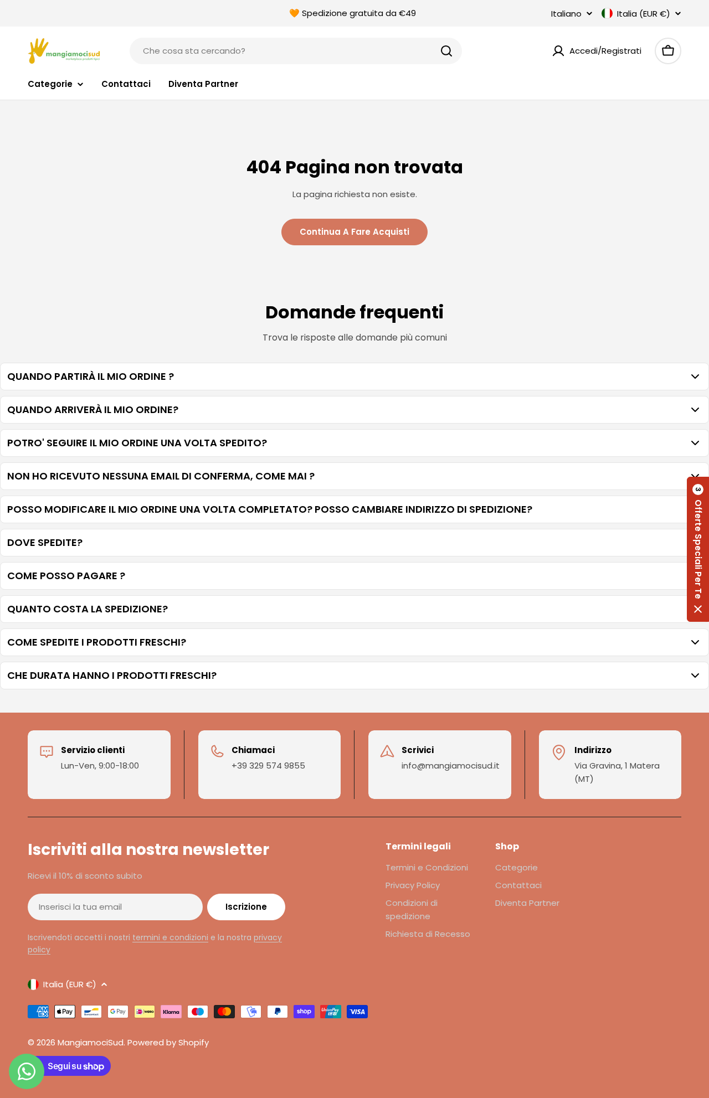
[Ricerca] (446, 51)
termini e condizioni (170, 937)
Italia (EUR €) (643, 13)
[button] (698, 549)
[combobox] (296, 51)
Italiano (566, 13)
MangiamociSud (91, 1042)
